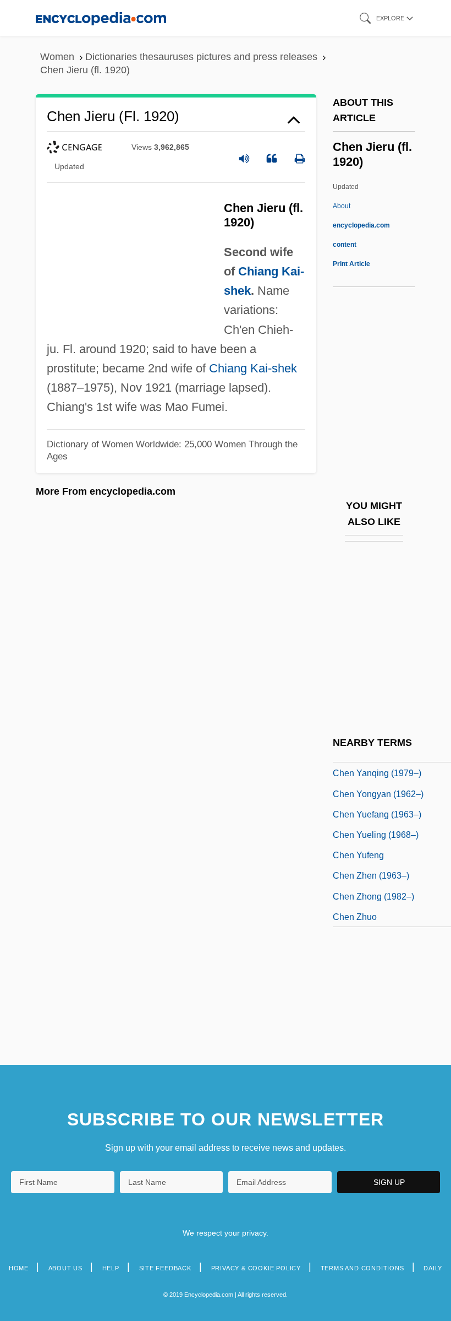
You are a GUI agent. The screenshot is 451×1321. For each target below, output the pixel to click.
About (361, 225)
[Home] (101, 18)
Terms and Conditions (362, 1268)
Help (110, 1268)
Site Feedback (165, 1268)
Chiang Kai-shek (253, 368)
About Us (65, 1268)
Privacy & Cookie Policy (256, 1268)
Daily (433, 1268)
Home (19, 1268)
